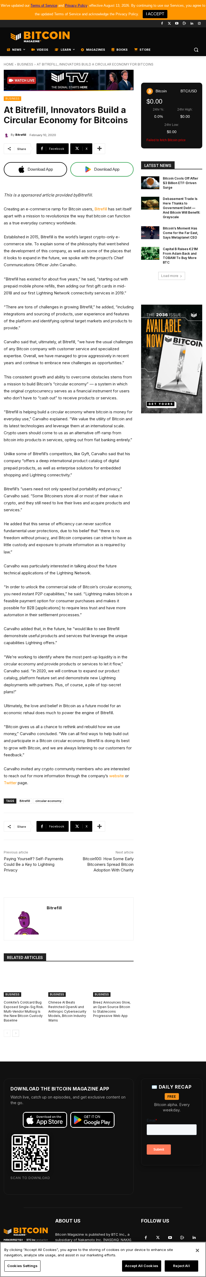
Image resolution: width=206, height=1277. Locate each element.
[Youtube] (177, 24)
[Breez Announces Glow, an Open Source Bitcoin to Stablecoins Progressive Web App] (113, 982)
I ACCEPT (155, 14)
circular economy (48, 801)
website (116, 775)
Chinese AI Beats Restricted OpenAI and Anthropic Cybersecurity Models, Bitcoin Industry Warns (67, 1011)
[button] (196, 49)
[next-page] (15, 1033)
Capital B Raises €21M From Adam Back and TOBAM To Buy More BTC (180, 255)
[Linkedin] (192, 24)
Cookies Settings (22, 1266)
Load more (169, 276)
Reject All (181, 1266)
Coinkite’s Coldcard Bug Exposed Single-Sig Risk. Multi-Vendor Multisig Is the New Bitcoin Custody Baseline (24, 1011)
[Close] (197, 1250)
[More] (99, 148)
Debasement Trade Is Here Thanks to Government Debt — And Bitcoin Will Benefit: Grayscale (181, 208)
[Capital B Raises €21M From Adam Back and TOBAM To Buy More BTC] (150, 253)
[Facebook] (162, 24)
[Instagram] (199, 24)
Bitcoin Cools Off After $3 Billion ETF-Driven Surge (180, 182)
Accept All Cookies (141, 1266)
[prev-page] (7, 1033)
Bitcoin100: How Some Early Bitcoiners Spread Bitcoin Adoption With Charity (108, 864)
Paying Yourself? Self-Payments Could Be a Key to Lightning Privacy (33, 864)
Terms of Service (44, 5)
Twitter (10, 782)
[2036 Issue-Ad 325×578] (171, 359)
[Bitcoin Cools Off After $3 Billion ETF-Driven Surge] (150, 182)
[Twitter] (169, 24)
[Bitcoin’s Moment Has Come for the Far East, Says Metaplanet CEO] (150, 232)
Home (9, 64)
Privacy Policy (76, 5)
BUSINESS (25, 64)
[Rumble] (184, 24)
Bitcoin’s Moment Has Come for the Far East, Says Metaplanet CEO (180, 232)
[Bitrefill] (7, 134)
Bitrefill (20, 135)
